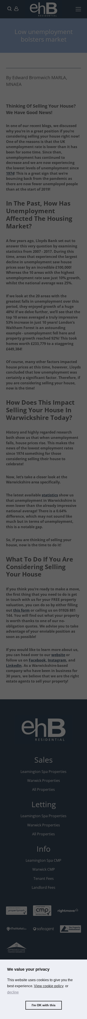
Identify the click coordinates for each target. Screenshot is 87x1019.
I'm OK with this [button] (44, 1005)
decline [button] (13, 992)
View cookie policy (49, 986)
